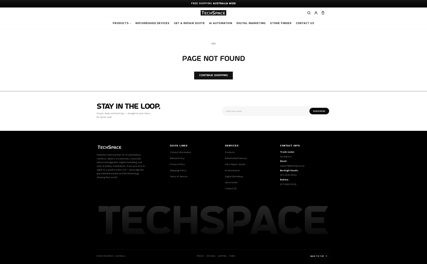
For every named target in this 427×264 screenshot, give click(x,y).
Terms (232, 256)
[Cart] (323, 13)
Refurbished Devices (152, 23)
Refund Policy (177, 158)
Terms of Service (178, 176)
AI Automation (220, 23)
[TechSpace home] (213, 13)
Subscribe (319, 111)
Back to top (317, 256)
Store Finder (280, 23)
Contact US (305, 23)
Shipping (222, 256)
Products (121, 23)
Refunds (211, 256)
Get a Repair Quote (189, 23)
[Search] (309, 13)
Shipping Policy (178, 170)
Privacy (200, 256)
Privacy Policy (177, 164)
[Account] (316, 13)
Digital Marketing (251, 23)
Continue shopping (213, 75)
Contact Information (180, 152)
